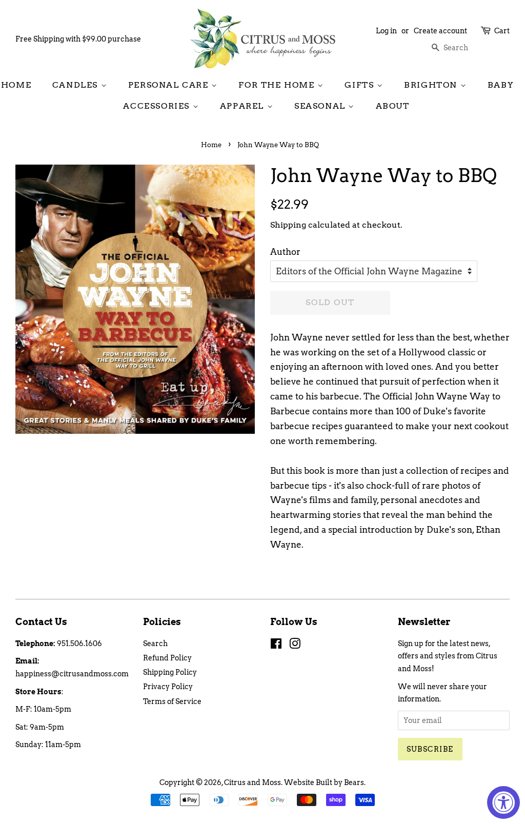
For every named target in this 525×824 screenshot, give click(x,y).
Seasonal (321, 106)
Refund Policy (167, 657)
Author (285, 252)
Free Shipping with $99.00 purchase (78, 39)
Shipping (288, 225)
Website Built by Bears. (325, 782)
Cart (502, 31)
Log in (386, 31)
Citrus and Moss (252, 782)
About (393, 106)
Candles (76, 85)
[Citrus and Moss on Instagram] (294, 645)
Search (155, 643)
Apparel (243, 106)
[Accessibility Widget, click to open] (503, 802)
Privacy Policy (168, 686)
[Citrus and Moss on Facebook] (276, 645)
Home (16, 85)
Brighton (432, 85)
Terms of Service (172, 701)
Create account (440, 31)
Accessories (157, 106)
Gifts (361, 85)
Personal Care (169, 85)
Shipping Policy (170, 672)
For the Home (277, 85)
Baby (501, 85)
